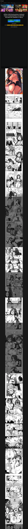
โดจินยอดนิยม (4, 2)
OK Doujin (2, 1)
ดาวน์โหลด (17, 21)
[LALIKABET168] (7, 6)
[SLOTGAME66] (21, 10)
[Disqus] (14, 37)
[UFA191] (21, 6)
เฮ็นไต (11, 2)
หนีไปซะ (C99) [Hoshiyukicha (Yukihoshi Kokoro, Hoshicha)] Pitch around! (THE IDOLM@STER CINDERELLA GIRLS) (14, 15)
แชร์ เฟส (17, 20)
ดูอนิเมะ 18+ (9, 2)
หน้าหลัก (1, 2)
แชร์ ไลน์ (11, 20)
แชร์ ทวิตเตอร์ (11, 21)
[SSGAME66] (7, 10)
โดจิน (14, 2)
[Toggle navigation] (27, 1)
